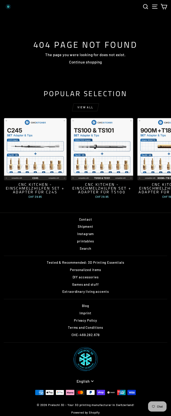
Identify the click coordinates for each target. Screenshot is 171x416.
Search (85, 248)
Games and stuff (85, 284)
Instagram (85, 234)
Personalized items (85, 270)
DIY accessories (86, 277)
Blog (85, 306)
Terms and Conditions (85, 327)
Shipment (85, 226)
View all (85, 107)
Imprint (85, 313)
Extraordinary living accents (85, 291)
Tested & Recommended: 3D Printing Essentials (85, 262)
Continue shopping (85, 62)
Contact (85, 219)
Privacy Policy (85, 320)
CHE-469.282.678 (85, 335)
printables (85, 241)
